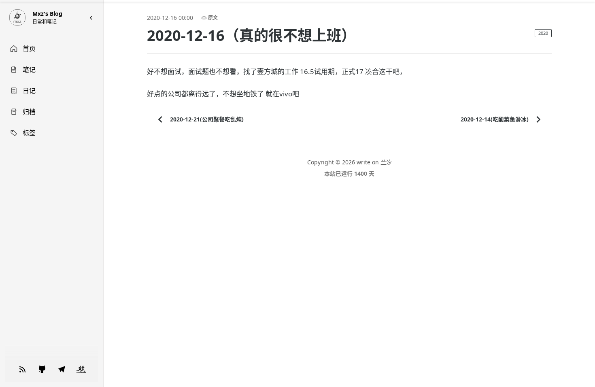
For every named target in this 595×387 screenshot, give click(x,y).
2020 (543, 33)
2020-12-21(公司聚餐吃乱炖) (207, 119)
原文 (213, 17)
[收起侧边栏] (91, 18)
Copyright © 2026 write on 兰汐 (349, 162)
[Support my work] (23, 369)
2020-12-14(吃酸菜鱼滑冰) (495, 119)
